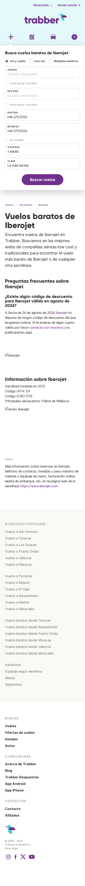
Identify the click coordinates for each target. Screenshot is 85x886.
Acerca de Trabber (20, 764)
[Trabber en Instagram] (8, 859)
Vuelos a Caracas (18, 538)
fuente (9, 459)
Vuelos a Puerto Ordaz (22, 551)
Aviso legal (11, 848)
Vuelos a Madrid (17, 602)
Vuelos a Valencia (18, 558)
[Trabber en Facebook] (15, 859)
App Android (15, 784)
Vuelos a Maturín (17, 583)
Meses (10, 678)
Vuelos (10, 726)
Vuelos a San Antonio (21, 532)
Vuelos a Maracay (18, 564)
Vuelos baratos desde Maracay (28, 640)
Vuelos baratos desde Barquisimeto (31, 627)
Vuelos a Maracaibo (20, 609)
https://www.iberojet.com (39, 486)
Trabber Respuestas (22, 777)
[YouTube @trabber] (31, 859)
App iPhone (14, 790)
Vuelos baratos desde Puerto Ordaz (31, 633)
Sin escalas (17, 140)
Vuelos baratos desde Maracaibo (29, 653)
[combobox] (42, 72)
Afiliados (12, 815)
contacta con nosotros (46, 327)
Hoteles (11, 739)
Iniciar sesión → (69, 5)
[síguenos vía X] (23, 859)
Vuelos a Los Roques (21, 545)
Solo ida (39, 61)
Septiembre (13, 684)
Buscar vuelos (42, 179)
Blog (8, 770)
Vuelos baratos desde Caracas (28, 620)
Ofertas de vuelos (20, 732)
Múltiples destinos (66, 61)
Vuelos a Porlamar (18, 576)
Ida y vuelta (17, 61)
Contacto (13, 809)
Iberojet (61, 313)
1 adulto (13, 151)
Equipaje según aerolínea (23, 671)
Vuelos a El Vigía (17, 589)
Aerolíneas (13, 665)
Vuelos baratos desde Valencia (28, 647)
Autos (10, 746)
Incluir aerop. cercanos (23, 83)
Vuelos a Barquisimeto (21, 596)
